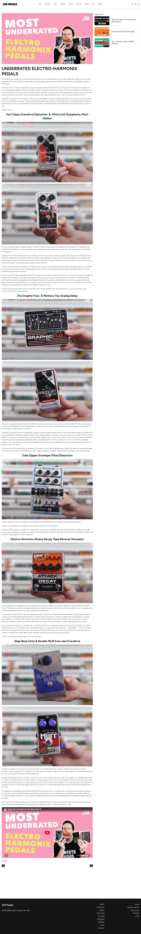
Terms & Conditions (133, 907)
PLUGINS (101, 916)
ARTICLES (136, 913)
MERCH (102, 910)
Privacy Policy (135, 910)
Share (5, 861)
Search (137, 904)
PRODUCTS (100, 907)
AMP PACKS (100, 913)
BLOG (102, 925)
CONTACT (101, 928)
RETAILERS (100, 919)
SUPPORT (101, 922)
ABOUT (102, 904)
